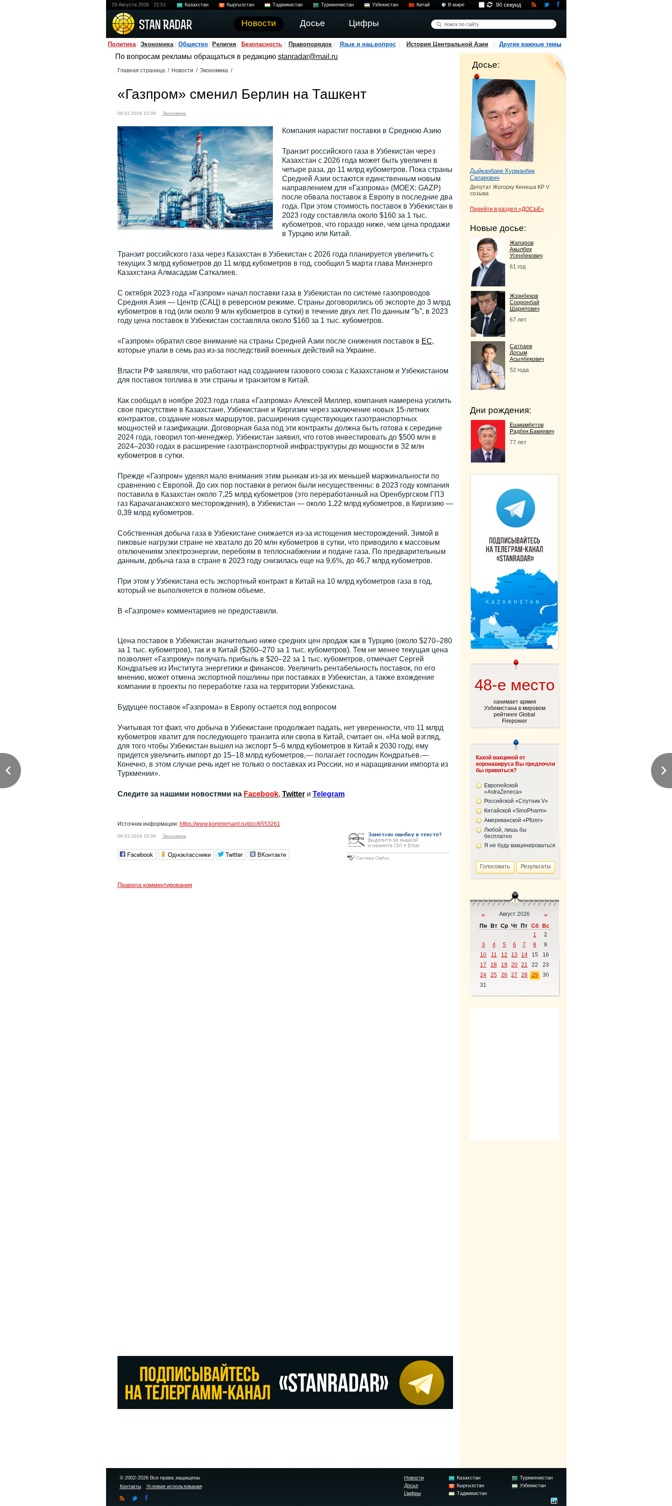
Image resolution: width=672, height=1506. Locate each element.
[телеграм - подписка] (514, 646)
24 (483, 975)
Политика (122, 44)
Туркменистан (337, 4)
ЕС (426, 341)
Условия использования (174, 1486)
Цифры (412, 1493)
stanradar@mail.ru (308, 56)
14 (524, 955)
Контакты (130, 1486)
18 (494, 965)
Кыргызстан (240, 4)
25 (494, 975)
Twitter (293, 794)
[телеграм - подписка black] (285, 1406)
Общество (193, 44)
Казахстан (196, 4)
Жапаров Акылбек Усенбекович (526, 249)
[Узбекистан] (198, 112)
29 (535, 975)
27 (514, 975)
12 (504, 955)
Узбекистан (385, 4)
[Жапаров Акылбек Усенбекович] (488, 284)
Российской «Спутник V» (516, 801)
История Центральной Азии (447, 44)
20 (514, 965)
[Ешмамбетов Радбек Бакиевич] (488, 460)
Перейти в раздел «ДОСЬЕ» (507, 209)
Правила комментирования (154, 885)
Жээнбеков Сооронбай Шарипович (524, 302)
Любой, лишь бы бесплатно (505, 833)
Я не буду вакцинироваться (519, 845)
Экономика (156, 44)
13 (514, 955)
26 (504, 975)
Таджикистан (287, 4)
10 (483, 955)
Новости (182, 70)
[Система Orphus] (398, 861)
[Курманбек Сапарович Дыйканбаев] (502, 118)
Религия (224, 44)
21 (524, 965)
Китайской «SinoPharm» (515, 810)
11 (494, 955)
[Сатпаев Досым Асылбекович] (488, 387)
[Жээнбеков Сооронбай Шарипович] (488, 334)
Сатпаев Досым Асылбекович (527, 352)
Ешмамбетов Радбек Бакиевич (532, 428)
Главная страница (141, 70)
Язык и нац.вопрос (368, 44)
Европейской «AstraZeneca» (503, 788)
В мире (456, 4)
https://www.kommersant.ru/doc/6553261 (230, 824)
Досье (411, 1485)
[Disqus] (285, 1007)
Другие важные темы (530, 44)
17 (483, 965)
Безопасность (261, 44)
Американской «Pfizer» (513, 820)
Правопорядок (310, 44)
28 (524, 975)
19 (504, 965)
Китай (423, 4)
